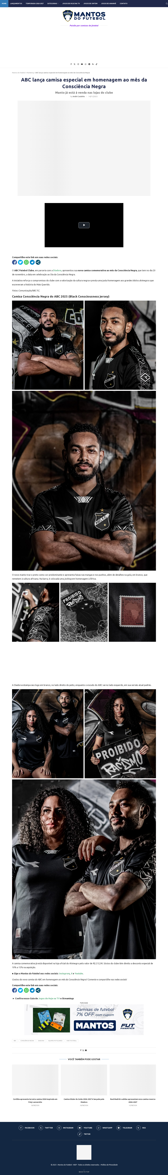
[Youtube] (82, 64)
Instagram (64, 973)
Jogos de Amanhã (108, 3)
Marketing (30, 72)
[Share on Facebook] (80, 1050)
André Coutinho (79, 96)
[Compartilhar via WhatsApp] (26, 262)
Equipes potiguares (55, 1040)
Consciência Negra (27, 1040)
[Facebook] (71, 64)
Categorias (52, 3)
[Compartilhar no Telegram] (32, 262)
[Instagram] (78, 64)
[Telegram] (89, 64)
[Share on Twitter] (83, 1050)
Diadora (57, 270)
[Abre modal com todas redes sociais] (38, 262)
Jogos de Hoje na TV (71, 3)
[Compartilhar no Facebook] (14, 262)
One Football (72, 1040)
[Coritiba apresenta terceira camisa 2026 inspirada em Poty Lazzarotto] (35, 1080)
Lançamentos (16, 3)
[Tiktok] (96, 64)
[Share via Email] (86, 1050)
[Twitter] (74, 64)
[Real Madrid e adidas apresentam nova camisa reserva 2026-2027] (133, 1080)
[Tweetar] (20, 262)
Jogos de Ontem (90, 3)
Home (4, 3)
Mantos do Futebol (18, 72)
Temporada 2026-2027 (35, 3)
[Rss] (93, 64)
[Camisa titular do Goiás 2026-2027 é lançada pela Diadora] (84, 1080)
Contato (123, 3)
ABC (15, 1040)
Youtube (78, 973)
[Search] (167, 3)
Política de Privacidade (109, 1165)
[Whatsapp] (85, 64)
